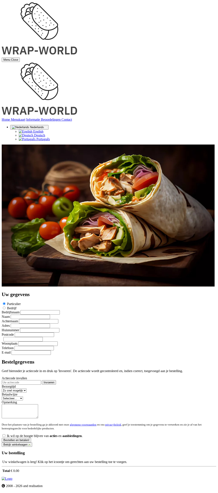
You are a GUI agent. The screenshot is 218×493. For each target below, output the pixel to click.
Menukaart (18, 119)
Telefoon (8, 348)
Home (6, 119)
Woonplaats (9, 343)
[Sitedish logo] (7, 478)
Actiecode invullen (14, 378)
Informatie (33, 119)
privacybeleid (113, 424)
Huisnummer (10, 330)
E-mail (6, 352)
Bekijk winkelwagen (15, 444)
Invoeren (49, 382)
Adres (6, 325)
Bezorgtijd (9, 386)
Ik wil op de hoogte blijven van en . (45, 436)
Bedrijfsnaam (11, 312)
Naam (6, 316)
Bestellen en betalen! (16, 440)
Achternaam (10, 321)
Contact (67, 119)
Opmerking (9, 402)
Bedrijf (11, 308)
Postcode (8, 334)
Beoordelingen (51, 119)
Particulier (14, 304)
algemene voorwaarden (83, 424)
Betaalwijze (9, 394)
